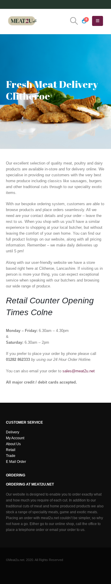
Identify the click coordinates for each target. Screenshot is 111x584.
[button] (73, 21)
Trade (10, 456)
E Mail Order (16, 461)
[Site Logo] (22, 21)
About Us (13, 444)
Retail (10, 450)
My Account (15, 438)
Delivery (12, 432)
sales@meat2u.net (78, 371)
